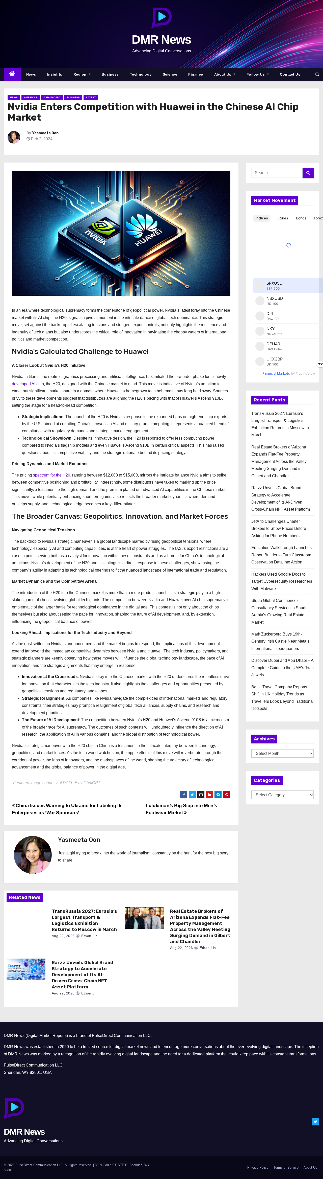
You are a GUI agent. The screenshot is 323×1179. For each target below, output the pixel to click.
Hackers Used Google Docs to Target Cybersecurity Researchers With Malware (281, 581)
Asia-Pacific (52, 97)
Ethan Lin (89, 936)
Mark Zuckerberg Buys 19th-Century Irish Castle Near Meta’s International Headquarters (280, 641)
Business (110, 74)
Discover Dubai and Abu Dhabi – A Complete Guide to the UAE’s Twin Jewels (282, 667)
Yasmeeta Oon (45, 133)
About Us (223, 74)
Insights (54, 74)
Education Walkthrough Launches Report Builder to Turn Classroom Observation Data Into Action (281, 555)
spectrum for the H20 (51, 475)
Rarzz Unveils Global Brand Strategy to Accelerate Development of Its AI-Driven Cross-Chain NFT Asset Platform (82, 975)
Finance (195, 74)
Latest (91, 97)
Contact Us (290, 74)
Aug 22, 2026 (63, 936)
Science (170, 74)
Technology (141, 74)
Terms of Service (286, 1167)
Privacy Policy (257, 1167)
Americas (30, 97)
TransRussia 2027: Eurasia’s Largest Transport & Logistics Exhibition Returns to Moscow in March (84, 920)
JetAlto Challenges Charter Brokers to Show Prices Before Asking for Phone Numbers (278, 528)
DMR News (161, 39)
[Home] (12, 74)
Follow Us (256, 74)
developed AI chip (28, 384)
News (31, 74)
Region (80, 74)
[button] (317, 74)
